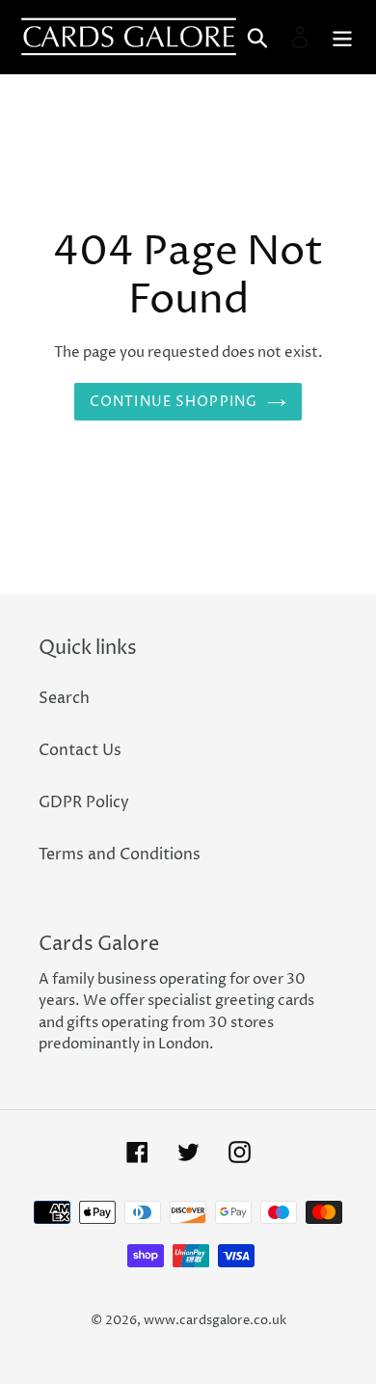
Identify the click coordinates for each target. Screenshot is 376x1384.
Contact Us (80, 750)
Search (64, 698)
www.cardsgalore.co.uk (215, 1320)
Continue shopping (173, 402)
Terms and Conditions (120, 854)
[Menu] (342, 36)
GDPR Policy (84, 802)
